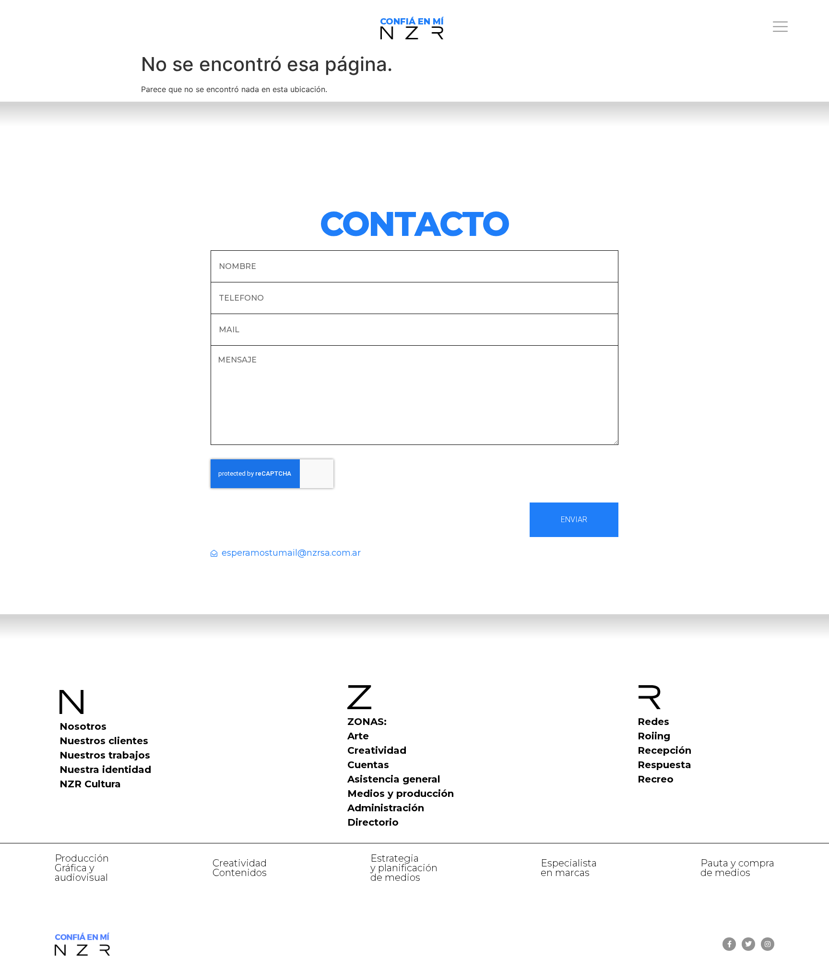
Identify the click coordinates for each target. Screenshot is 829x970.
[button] (704, 28)
